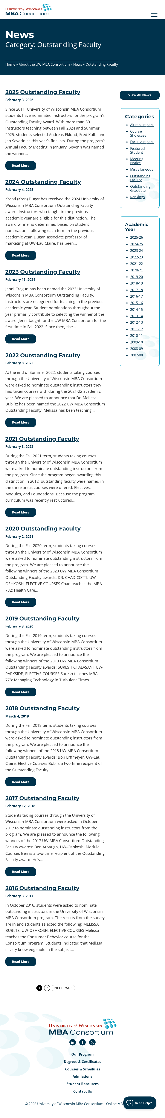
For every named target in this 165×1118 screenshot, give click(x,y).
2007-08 (136, 355)
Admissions (82, 1076)
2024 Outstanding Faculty (43, 181)
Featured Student (137, 150)
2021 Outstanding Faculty (42, 438)
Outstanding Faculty (140, 178)
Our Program (82, 1054)
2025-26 (136, 237)
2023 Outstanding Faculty (42, 271)
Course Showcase (138, 133)
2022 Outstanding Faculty (42, 355)
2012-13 (136, 322)
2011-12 (136, 329)
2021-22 (136, 263)
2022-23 (136, 257)
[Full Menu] (154, 14)
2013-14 (136, 316)
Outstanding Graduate (140, 188)
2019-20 (136, 276)
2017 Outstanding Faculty (42, 798)
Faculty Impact (142, 141)
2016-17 (136, 296)
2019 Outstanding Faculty (42, 618)
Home (10, 64)
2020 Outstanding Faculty (43, 528)
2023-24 (136, 250)
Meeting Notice (136, 160)
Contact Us (82, 1091)
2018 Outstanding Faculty (42, 708)
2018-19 (136, 283)
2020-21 (136, 270)
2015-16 (136, 302)
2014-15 (136, 309)
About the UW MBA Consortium (44, 64)
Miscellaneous (141, 169)
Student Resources (83, 1083)
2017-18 (136, 290)
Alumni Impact (142, 124)
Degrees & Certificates (82, 1061)
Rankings (137, 197)
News (77, 64)
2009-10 (136, 342)
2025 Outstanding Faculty (42, 92)
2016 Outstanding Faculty (42, 888)
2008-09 (136, 348)
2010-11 (136, 335)
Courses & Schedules (82, 1069)
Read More (20, 165)
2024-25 (136, 244)
